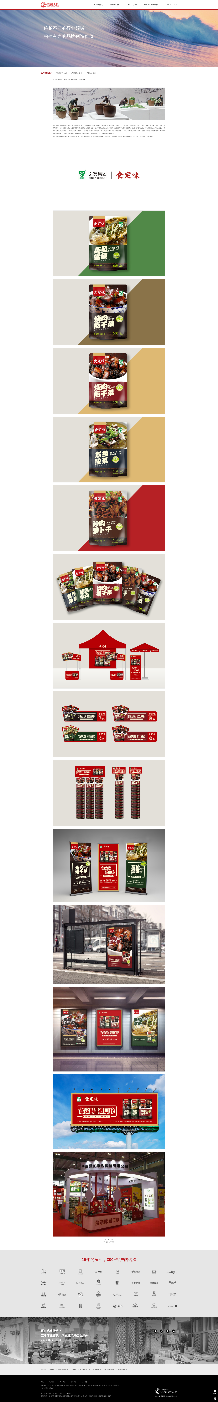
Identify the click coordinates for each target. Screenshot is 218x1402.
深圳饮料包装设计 (63, 1369)
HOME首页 (98, 5)
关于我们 (62, 1382)
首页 (42, 1382)
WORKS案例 (115, 5)
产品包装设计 (76, 73)
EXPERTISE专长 (151, 5)
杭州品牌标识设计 (85, 1369)
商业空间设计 (61, 73)
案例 (65, 79)
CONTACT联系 (171, 5)
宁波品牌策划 (53, 1369)
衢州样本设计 (97, 1385)
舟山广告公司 (52, 1385)
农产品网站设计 (97, 1369)
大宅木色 (51, 1388)
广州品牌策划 (75, 1369)
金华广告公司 (79, 1385)
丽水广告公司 (88, 1385)
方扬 (111, 1239)
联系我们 (73, 1382)
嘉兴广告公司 (70, 1385)
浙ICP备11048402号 (104, 1396)
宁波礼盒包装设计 (121, 1369)
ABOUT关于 (132, 5)
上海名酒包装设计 (109, 1369)
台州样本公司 (115, 1385)
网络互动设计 (92, 73)
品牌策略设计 (46, 73)
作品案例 (51, 1382)
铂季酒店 (111, 1242)
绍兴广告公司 (106, 1385)
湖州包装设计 (61, 1385)
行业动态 (84, 1382)
